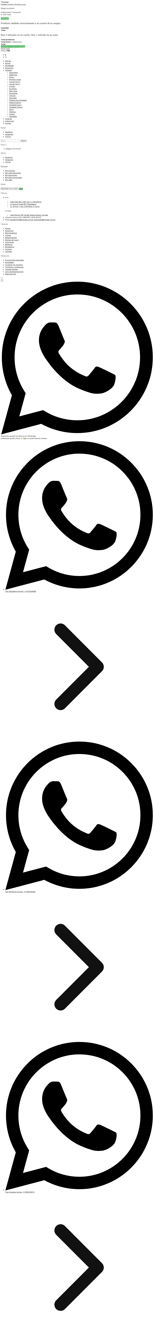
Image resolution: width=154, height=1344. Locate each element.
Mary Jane (13, 91)
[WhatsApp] (2, 278)
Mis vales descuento (13, 173)
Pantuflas (13, 98)
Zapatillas (13, 116)
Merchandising (11, 233)
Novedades (9, 65)
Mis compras (10, 171)
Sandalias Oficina (15, 107)
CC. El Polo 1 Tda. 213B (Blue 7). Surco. (25, 206)
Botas (11, 77)
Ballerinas (13, 75)
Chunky (12, 86)
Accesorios (9, 68)
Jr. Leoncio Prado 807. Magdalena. (23, 204)
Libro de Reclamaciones (14, 272)
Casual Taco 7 (14, 84)
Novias (7, 63)
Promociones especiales (14, 260)
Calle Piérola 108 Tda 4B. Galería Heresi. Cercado (29, 215)
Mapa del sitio (10, 274)
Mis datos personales (13, 177)
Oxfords (12, 96)
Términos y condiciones (14, 267)
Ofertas (8, 61)
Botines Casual (15, 79)
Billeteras (8, 244)
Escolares (13, 89)
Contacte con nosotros (14, 265)
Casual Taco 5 (14, 82)
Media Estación (15, 102)
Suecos (12, 114)
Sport (11, 109)
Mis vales (8, 180)
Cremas (8, 123)
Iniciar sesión (5, 49)
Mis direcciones (11, 175)
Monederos (9, 247)
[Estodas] (5, 2)
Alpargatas (13, 72)
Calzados (8, 70)
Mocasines (13, 93)
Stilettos (12, 112)
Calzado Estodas (11, 269)
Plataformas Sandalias (18, 100)
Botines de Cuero (12, 240)
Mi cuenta (4, 166)
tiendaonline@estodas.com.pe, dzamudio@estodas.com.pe (32, 220)
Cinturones (9, 121)
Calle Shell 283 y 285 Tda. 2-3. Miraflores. (26, 202)
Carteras (8, 119)
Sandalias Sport (15, 105)
